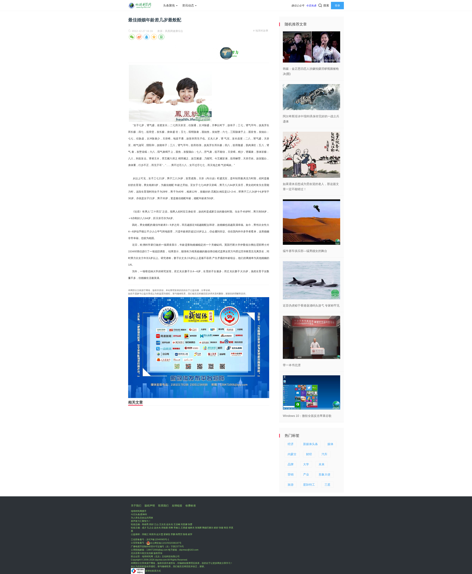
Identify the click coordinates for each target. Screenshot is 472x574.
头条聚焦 (169, 5)
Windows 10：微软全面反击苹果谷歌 (307, 415)
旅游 (291, 484)
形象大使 (324, 474)
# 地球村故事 (260, 30)
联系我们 (163, 505)
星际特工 (309, 484)
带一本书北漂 (292, 365)
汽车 (324, 454)
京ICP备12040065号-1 (157, 539)
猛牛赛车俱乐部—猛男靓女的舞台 (305, 251)
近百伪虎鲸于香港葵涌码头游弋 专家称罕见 (311, 305)
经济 (291, 444)
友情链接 (177, 505)
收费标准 (190, 505)
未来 (321, 464)
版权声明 (150, 505)
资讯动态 (188, 5)
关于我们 (136, 505)
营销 (291, 474)
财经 (309, 454)
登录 (337, 5)
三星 (327, 484)
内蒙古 (292, 454)
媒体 (330, 444)
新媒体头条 (310, 444)
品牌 (291, 464)
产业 (306, 474)
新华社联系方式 (153, 571)
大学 (306, 464)
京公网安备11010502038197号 (165, 543)
